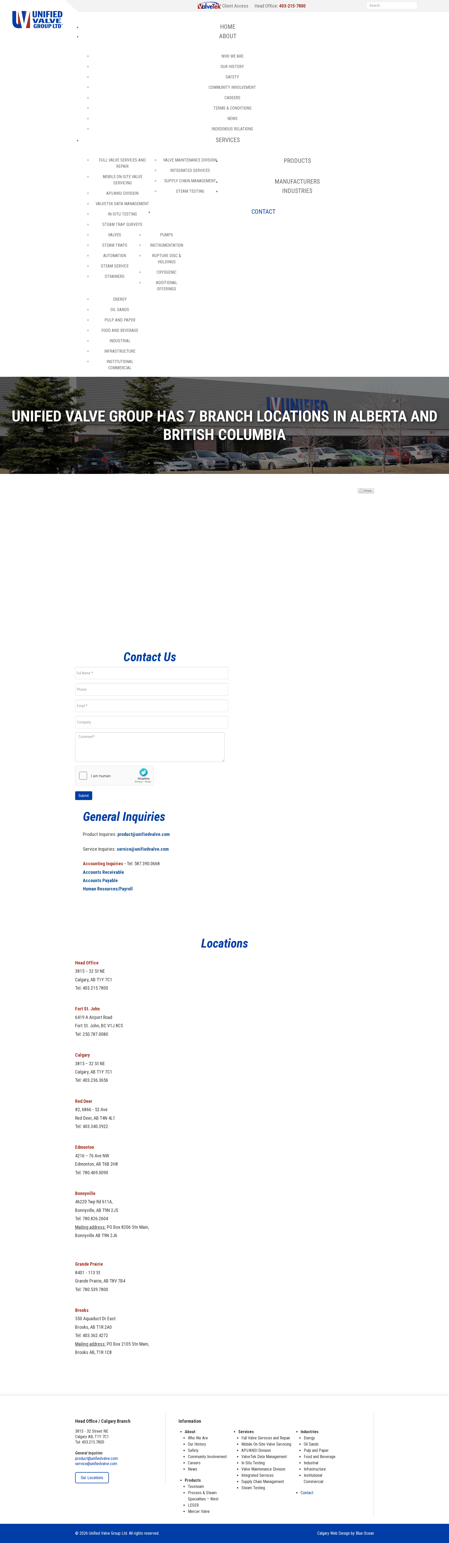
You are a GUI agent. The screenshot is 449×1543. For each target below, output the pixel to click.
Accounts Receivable (103, 872)
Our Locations (92, 1477)
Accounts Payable (100, 880)
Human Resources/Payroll (108, 888)
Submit (83, 796)
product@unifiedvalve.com (143, 834)
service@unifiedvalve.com (143, 849)
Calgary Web (327, 1533)
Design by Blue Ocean (356, 1533)
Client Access (234, 6)
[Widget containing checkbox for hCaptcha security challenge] (114, 776)
